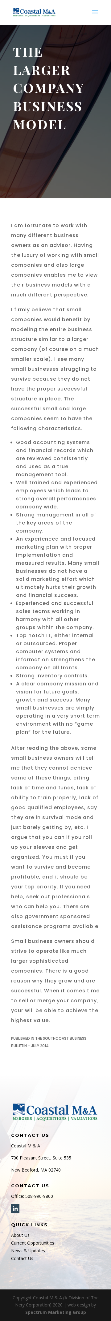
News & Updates (28, 1251)
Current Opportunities (32, 1243)
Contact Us (22, 1258)
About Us (20, 1235)
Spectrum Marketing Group (55, 1312)
